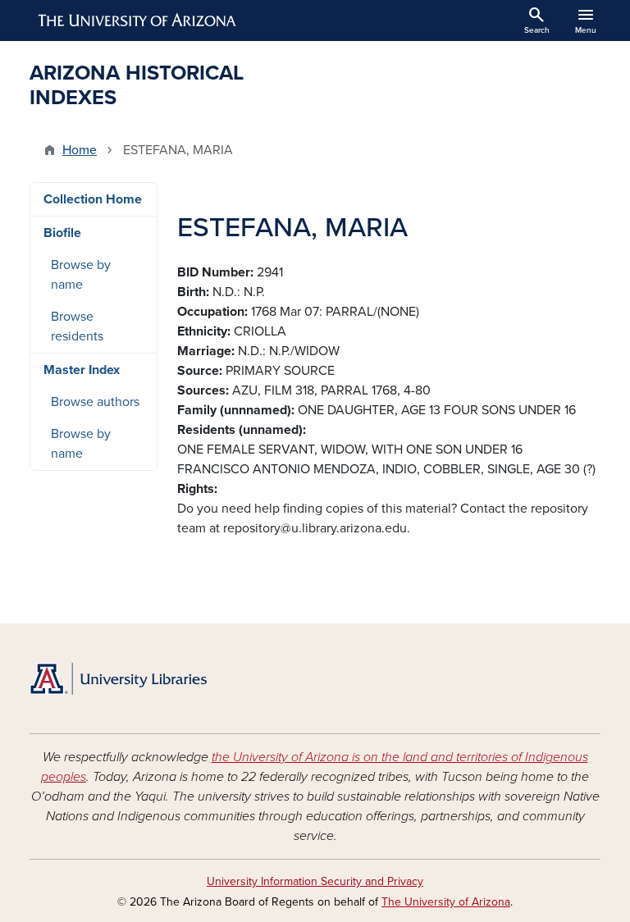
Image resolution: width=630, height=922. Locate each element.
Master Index (81, 370)
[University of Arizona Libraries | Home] (118, 679)
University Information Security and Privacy (315, 881)
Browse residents (77, 326)
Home (79, 150)
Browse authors (95, 402)
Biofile (62, 233)
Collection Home (92, 199)
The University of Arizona (445, 902)
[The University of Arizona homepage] (138, 20)
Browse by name (81, 275)
